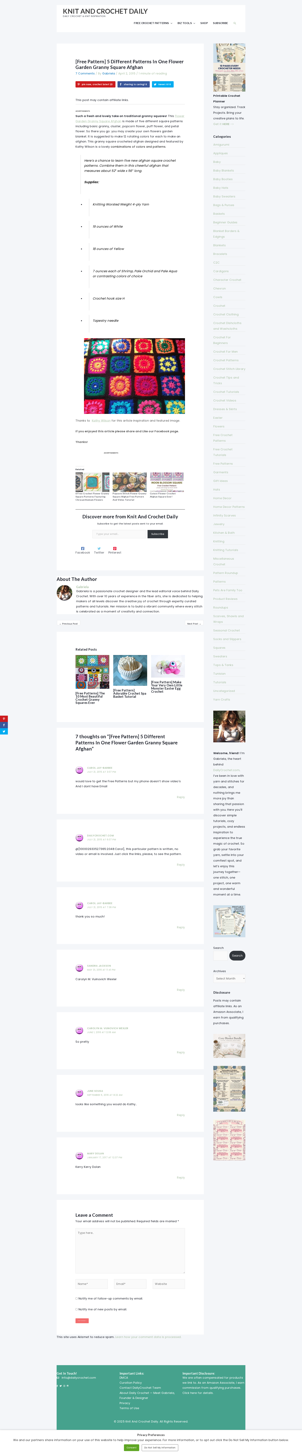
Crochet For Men (225, 352)
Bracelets (220, 254)
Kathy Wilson (101, 421)
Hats (216, 489)
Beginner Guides (225, 222)
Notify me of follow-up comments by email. (110, 1298)
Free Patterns (223, 464)
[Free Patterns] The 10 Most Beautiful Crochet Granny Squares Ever (90, 697)
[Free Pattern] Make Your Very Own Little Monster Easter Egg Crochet (166, 686)
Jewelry (219, 524)
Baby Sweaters (224, 196)
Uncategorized (224, 691)
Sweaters (220, 656)
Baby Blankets (223, 170)
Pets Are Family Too (227, 590)
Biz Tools (185, 23)
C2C (216, 263)
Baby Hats (220, 188)
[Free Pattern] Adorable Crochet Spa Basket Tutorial (129, 693)
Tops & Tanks (223, 665)
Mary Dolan (95, 1153)
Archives (219, 971)
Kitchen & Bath (224, 533)
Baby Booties (223, 179)
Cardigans (221, 271)
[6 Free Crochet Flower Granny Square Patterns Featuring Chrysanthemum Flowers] (92, 482)
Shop (204, 23)
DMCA (124, 1378)
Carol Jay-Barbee (99, 768)
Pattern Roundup (225, 573)
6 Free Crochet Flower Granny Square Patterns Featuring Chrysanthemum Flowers (92, 496)
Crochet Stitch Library (229, 369)
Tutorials (219, 682)
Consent (132, 1447)
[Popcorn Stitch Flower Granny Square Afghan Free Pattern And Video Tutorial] (130, 482)
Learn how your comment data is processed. (148, 1337)
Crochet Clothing (226, 314)
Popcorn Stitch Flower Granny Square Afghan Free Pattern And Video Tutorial (129, 496)
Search (218, 948)
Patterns (219, 582)
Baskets (219, 214)
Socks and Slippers (227, 639)
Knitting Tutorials (225, 550)
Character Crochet (227, 280)
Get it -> (223, 124)
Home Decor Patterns (229, 507)
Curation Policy (131, 1383)
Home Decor (222, 498)
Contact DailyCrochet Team (140, 1388)
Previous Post (68, 623)
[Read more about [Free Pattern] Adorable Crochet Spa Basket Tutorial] (130, 670)
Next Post (194, 623)
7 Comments (85, 73)
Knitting (218, 541)
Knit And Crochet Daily (105, 11)
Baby (217, 162)
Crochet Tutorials (226, 392)
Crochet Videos (224, 400)
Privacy (125, 1403)
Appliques (220, 153)
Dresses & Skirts (225, 409)
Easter (218, 418)
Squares (219, 648)
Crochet (219, 306)
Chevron (219, 288)
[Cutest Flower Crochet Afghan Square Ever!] (167, 482)
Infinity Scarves (224, 515)
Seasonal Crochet (226, 630)
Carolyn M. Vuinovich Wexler (107, 1028)
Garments (220, 472)
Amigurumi (221, 145)
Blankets (219, 245)
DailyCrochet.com (100, 835)
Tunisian (219, 674)
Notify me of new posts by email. (102, 1309)
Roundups (220, 607)
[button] (235, 23)
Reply (181, 797)
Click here (189, 1393)
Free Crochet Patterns (151, 23)
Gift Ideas (220, 481)
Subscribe (220, 23)
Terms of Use (129, 1408)
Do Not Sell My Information (160, 1447)
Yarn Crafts (221, 700)
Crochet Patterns (226, 360)
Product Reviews (225, 599)
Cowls (217, 297)
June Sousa (95, 1091)
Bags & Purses (223, 205)
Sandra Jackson (99, 965)
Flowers (219, 426)
